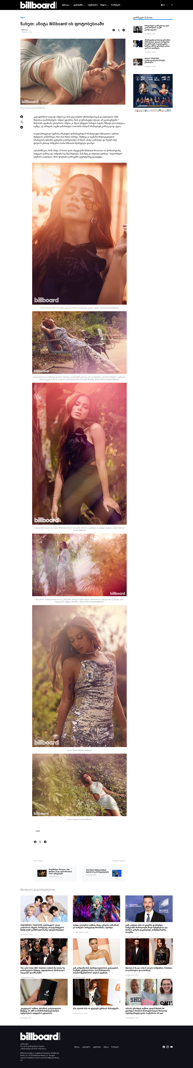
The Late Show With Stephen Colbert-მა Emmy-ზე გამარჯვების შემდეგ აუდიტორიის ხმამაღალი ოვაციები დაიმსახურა (42, 970)
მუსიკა (77, 1047)
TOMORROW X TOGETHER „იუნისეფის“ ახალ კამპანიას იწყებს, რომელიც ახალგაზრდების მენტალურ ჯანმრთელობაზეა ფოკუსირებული (42, 927)
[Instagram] (167, 1047)
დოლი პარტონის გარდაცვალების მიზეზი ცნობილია (155, 60)
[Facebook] (164, 1047)
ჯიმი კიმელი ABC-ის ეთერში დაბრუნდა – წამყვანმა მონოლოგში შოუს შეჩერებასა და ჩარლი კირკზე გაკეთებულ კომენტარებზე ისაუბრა (146, 929)
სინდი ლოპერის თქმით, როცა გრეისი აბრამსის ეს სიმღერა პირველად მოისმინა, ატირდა (96, 926)
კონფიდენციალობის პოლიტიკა (33, 1049)
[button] (164, 5)
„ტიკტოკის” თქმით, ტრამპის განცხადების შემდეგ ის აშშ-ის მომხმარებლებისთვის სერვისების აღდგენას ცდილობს (40, 1010)
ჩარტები (115, 1047)
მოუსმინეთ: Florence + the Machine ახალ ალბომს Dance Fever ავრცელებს (60, 871)
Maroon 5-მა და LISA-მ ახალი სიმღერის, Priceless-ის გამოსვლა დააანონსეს (149, 969)
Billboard (24, 30)
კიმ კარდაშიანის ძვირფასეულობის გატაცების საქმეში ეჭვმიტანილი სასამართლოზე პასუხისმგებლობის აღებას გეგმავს (95, 970)
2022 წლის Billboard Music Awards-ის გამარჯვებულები (97, 871)
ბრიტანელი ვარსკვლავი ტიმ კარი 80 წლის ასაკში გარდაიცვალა (157, 28)
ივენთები (97, 1047)
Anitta (38, 831)
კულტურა (86, 1047)
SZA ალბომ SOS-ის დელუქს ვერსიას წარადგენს (96, 1008)
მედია (22, 17)
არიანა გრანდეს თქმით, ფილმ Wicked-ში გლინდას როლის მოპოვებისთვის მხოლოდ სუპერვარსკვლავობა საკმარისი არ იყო (146, 1010)
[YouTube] (171, 1047)
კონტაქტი (24, 1044)
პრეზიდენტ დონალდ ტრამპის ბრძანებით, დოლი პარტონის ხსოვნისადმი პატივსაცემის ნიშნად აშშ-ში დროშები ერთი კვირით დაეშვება (157, 44)
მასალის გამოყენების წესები (32, 1046)
